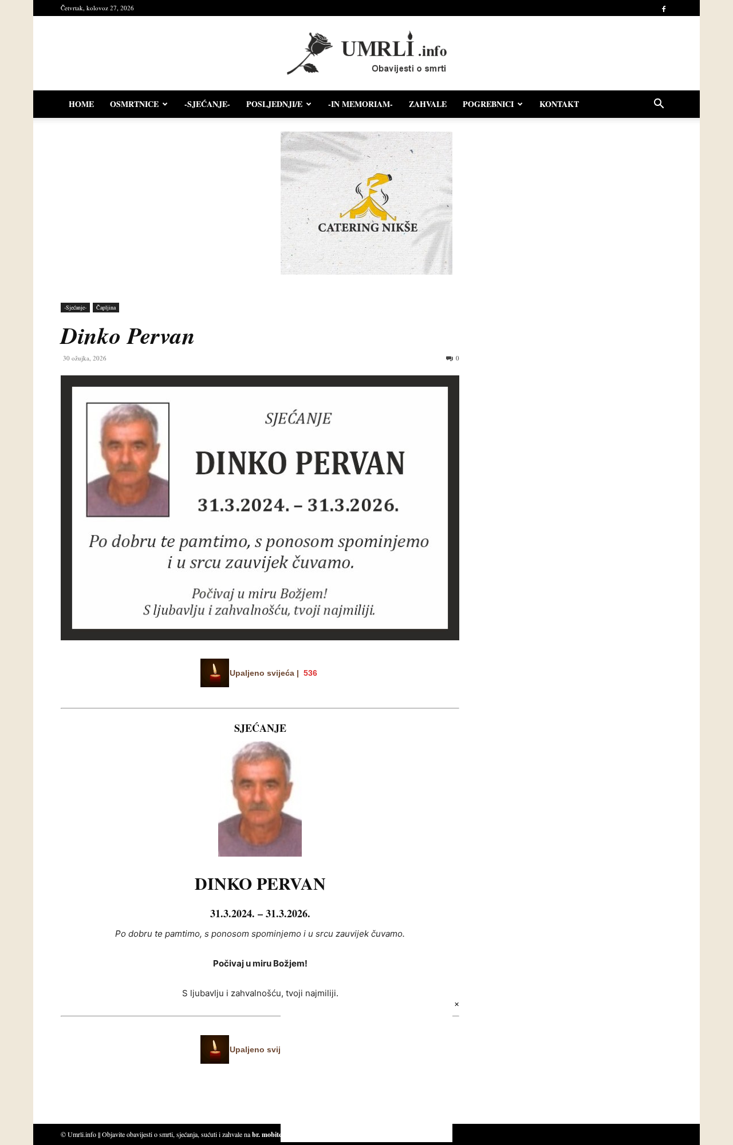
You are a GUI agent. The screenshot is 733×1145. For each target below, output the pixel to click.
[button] (658, 105)
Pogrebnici (488, 104)
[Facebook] (663, 8)
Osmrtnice (134, 104)
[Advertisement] (573, 420)
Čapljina (106, 307)
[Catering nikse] (366, 271)
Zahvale (428, 104)
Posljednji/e (274, 104)
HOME (81, 104)
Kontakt (559, 104)
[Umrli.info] (366, 53)
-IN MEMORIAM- (360, 104)
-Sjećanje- (207, 104)
